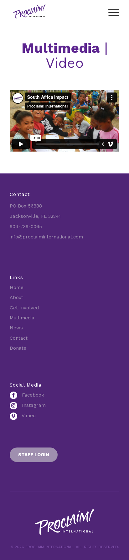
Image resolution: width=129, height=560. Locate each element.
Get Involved (24, 308)
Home (16, 287)
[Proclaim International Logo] (53, 12)
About (16, 297)
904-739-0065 (26, 226)
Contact (19, 338)
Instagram (33, 405)
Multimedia (22, 318)
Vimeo (28, 415)
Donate (18, 348)
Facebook (32, 395)
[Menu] (110, 12)
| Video (65, 55)
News (16, 328)
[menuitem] (110, 12)
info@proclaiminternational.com (46, 237)
